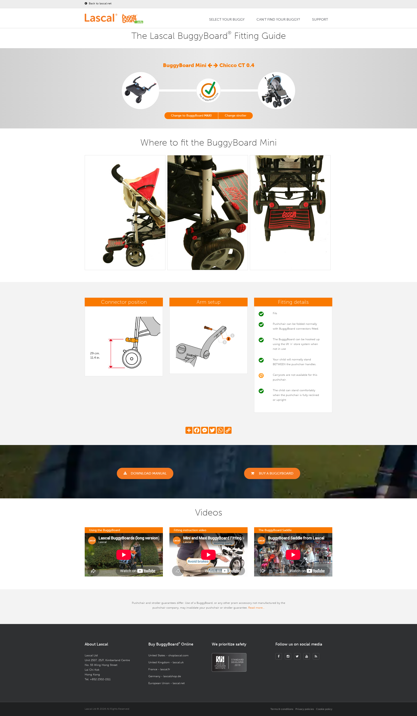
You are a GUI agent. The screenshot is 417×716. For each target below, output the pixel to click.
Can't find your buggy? (278, 19)
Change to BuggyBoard (191, 115)
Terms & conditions (281, 709)
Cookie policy (324, 709)
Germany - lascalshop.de (164, 676)
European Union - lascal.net (166, 683)
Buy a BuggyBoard (275, 473)
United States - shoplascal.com (168, 655)
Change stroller (235, 115)
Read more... (256, 607)
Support (320, 19)
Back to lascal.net (99, 3)
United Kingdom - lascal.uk (166, 662)
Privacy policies (304, 709)
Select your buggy (227, 19)
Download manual (149, 473)
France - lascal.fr (159, 669)
